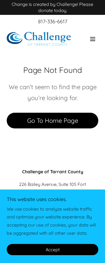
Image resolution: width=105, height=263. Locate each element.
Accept (53, 249)
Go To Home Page (52, 120)
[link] (39, 38)
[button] (92, 39)
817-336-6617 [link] (52, 21)
